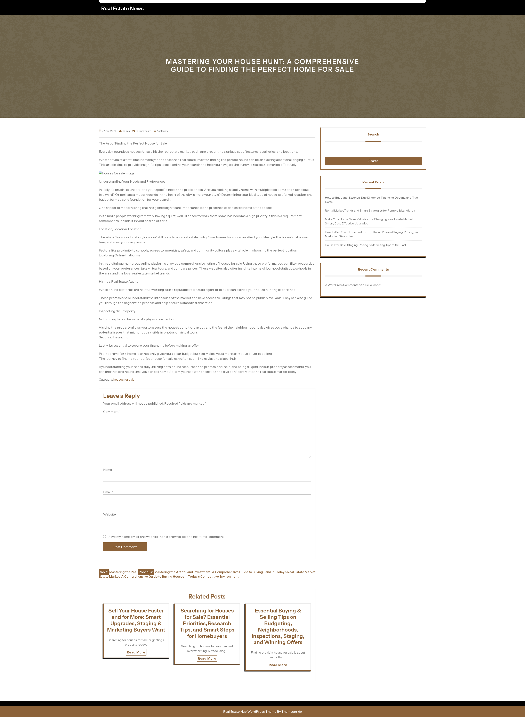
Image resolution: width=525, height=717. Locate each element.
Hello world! (373, 285)
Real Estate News (122, 8)
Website (109, 514)
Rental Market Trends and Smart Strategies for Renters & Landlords (370, 210)
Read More (136, 652)
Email (108, 492)
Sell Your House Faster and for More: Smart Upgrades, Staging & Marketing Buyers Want (136, 620)
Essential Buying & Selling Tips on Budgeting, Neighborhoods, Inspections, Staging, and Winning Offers (278, 626)
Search (373, 134)
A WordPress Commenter (342, 285)
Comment (112, 412)
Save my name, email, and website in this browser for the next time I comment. (166, 537)
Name (108, 470)
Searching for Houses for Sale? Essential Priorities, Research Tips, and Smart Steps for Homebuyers (207, 623)
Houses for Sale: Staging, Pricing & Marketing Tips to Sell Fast (365, 245)
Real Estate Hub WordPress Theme (249, 711)
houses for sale (124, 379)
